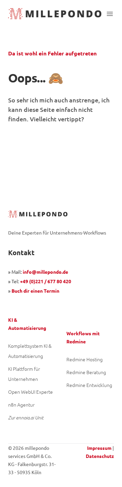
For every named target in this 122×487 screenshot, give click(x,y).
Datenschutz (100, 456)
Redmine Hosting (84, 359)
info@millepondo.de (45, 272)
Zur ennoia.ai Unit (25, 417)
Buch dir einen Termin (35, 291)
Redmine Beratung (86, 372)
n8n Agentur (21, 404)
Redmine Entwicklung (89, 385)
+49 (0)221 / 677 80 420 (45, 281)
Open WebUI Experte (30, 391)
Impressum (99, 448)
